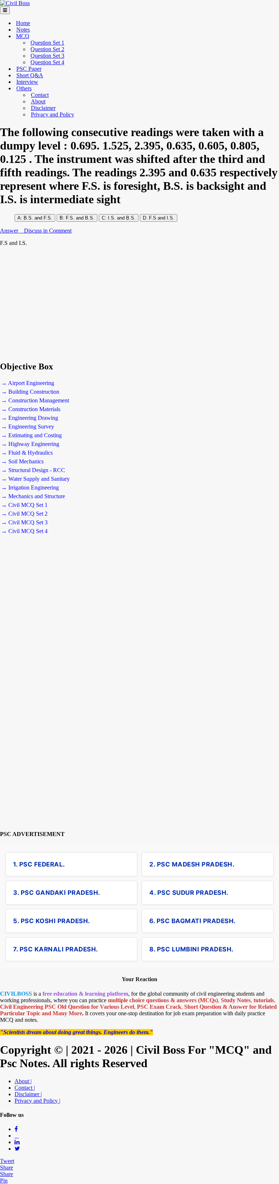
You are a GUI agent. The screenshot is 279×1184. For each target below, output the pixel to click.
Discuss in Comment (48, 231)
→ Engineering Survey (27, 426)
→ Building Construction (30, 392)
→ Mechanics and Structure (33, 496)
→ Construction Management (35, 400)
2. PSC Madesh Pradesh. (191, 864)
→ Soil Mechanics (22, 461)
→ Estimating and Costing (31, 435)
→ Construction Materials (30, 409)
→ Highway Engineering (30, 444)
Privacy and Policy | (37, 1101)
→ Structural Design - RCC (33, 470)
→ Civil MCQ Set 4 (24, 531)
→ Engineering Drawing (29, 418)
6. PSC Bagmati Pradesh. (192, 921)
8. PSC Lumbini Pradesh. (191, 949)
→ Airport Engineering (27, 383)
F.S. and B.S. (80, 218)
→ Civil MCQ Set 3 (24, 522)
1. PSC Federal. (39, 864)
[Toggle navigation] (5, 10)
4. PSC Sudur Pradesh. (189, 892)
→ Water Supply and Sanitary (35, 479)
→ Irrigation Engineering (30, 487)
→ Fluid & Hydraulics (27, 453)
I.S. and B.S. (121, 218)
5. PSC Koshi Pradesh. (51, 921)
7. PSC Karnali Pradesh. (55, 949)
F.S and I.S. (161, 218)
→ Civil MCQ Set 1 (24, 505)
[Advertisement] (139, 304)
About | (23, 1081)
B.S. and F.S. (38, 218)
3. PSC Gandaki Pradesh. (56, 892)
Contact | (25, 1088)
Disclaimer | (28, 1094)
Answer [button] (10, 231)
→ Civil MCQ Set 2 (24, 514)
